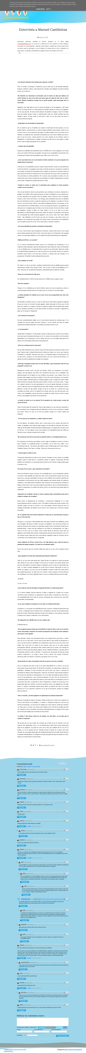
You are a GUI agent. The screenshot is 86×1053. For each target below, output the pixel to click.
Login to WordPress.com (50, 1027)
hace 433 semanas (30, 769)
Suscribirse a (20, 1035)
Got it (48, 9)
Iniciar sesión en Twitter (59, 1027)
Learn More (40, 9)
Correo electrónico (38, 1029)
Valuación (29, 766)
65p (31, 899)
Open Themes (69, 1049)
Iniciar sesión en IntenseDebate (41, 1027)
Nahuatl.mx (78, 1049)
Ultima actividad (36, 766)
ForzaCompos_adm (25, 899)
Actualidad (44, 745)
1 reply (29, 826)
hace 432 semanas (30, 886)
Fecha (24, 766)
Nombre (19, 1029)
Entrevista (51, 745)
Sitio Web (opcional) (56, 1029)
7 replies (30, 857)
